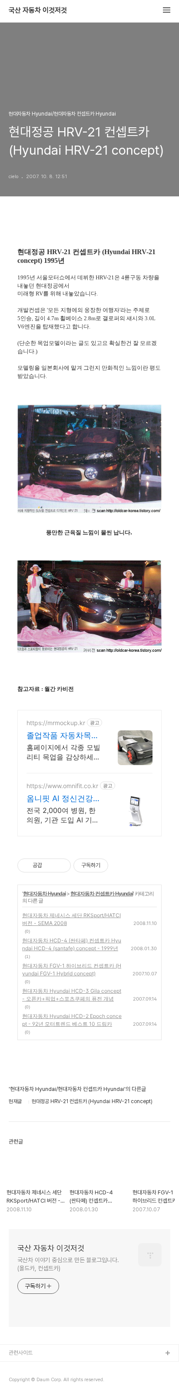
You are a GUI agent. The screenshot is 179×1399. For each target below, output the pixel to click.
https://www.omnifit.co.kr (62, 785)
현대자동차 (21, 1381)
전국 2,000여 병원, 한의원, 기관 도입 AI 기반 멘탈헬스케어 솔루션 (63, 815)
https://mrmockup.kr (56, 722)
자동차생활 (21, 1367)
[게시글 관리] (61, 865)
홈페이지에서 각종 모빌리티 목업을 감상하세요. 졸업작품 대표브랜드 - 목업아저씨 (63, 752)
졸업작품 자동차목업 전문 (63, 736)
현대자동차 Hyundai (44, 893)
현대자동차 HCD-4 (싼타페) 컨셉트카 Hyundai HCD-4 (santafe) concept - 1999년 (71, 944)
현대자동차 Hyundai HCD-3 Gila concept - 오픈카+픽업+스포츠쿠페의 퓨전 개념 (71, 995)
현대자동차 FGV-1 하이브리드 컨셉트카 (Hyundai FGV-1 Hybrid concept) (71, 969)
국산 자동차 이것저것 (38, 10)
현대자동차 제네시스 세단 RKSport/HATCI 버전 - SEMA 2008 (71, 919)
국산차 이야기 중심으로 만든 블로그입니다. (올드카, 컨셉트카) (68, 1264)
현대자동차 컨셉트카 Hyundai (101, 893)
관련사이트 (21, 1352)
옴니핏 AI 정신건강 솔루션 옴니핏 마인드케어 (60, 799)
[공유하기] (50, 865)
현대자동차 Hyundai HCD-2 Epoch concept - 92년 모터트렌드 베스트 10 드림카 (72, 1020)
